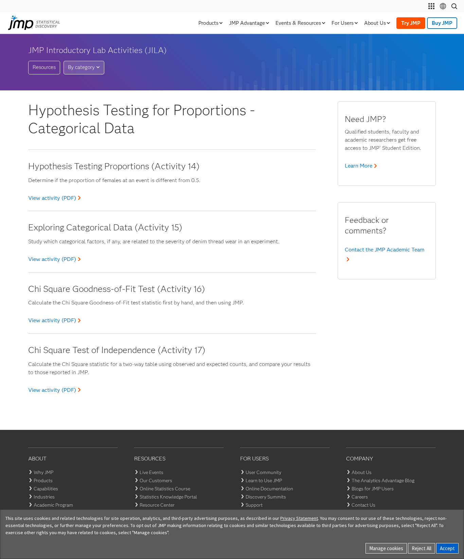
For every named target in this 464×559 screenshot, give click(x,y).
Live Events (151, 472)
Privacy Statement (299, 518)
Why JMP (43, 472)
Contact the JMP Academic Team (384, 249)
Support (254, 505)
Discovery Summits (266, 497)
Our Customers (156, 480)
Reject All (421, 548)
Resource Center (157, 505)
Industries (44, 497)
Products (43, 480)
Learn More (358, 165)
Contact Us (363, 505)
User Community (263, 472)
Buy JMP (442, 23)
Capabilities (46, 489)
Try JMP (411, 23)
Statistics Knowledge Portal (168, 497)
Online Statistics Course (165, 489)
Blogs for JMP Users (373, 489)
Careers (360, 497)
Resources (44, 67)
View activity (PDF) (52, 198)
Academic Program (53, 505)
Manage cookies (386, 548)
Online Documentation (269, 489)
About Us (362, 472)
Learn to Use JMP (264, 480)
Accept (447, 548)
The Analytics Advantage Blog (383, 480)
